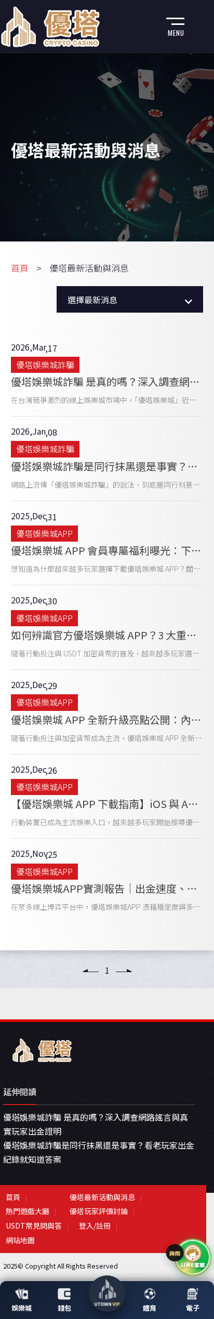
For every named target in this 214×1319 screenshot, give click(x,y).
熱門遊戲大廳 (27, 1211)
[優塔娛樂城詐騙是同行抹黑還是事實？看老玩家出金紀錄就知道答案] (107, 458)
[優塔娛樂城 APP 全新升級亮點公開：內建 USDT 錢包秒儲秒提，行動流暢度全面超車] (107, 712)
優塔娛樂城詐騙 (45, 364)
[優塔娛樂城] (42, 1049)
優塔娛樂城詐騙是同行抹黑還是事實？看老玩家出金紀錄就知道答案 (98, 1152)
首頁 (20, 267)
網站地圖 (20, 1240)
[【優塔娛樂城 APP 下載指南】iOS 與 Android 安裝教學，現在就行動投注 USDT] (107, 797)
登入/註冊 (95, 1225)
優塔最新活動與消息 (102, 1197)
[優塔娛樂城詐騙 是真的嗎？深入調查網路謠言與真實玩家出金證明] (107, 374)
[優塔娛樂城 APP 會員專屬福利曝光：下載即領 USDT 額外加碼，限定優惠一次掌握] (107, 543)
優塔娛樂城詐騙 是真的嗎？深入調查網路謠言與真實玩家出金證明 (95, 1124)
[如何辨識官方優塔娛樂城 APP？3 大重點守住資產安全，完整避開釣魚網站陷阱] (107, 627)
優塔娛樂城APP (44, 533)
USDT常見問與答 (34, 1225)
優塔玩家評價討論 (99, 1211)
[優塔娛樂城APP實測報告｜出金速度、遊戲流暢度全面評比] (107, 881)
